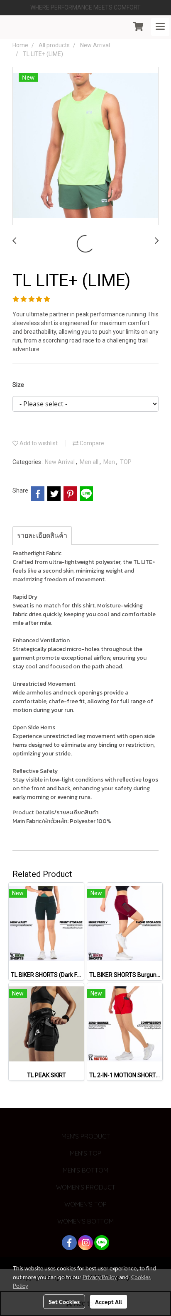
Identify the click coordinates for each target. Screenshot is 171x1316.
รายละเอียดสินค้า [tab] (42, 535)
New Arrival (60, 462)
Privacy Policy (100, 1276)
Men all (90, 462)
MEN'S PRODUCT (85, 1136)
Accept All (108, 1301)
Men (109, 462)
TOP (126, 462)
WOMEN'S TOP (85, 1204)
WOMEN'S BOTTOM (85, 1221)
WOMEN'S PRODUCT (85, 1187)
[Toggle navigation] (160, 27)
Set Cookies (64, 1301)
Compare (91, 443)
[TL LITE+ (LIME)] (85, 146)
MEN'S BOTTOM (85, 1170)
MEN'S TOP (85, 1153)
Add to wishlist (38, 443)
